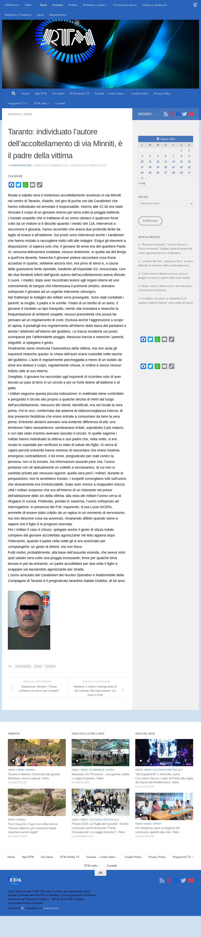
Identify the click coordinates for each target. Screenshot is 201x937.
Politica (73, 4)
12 (157, 161)
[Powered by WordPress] (22, 908)
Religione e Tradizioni (18, 14)
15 (181, 161)
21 (173, 167)
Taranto (38, 666)
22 (181, 167)
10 (142, 161)
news (28, 114)
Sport (40, 14)
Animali (30, 770)
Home (25, 93)
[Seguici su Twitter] (184, 114)
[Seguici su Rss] (165, 114)
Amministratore (21, 165)
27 (165, 172)
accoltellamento (23, 666)
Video (28, 4)
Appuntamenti (57, 14)
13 (165, 161)
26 (157, 172)
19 (157, 167)
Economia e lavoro (125, 4)
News (43, 4)
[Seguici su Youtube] (190, 114)
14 (173, 161)
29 (181, 172)
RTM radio (40, 103)
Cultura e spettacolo (154, 4)
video (11, 770)
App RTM (41, 93)
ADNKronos (12, 4)
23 (189, 167)
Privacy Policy (162, 93)
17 (142, 167)
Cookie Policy (140, 93)
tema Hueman (50, 908)
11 (150, 161)
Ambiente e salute (94, 4)
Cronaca (57, 4)
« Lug (141, 183)
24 (142, 172)
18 (150, 167)
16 (189, 161)
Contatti (60, 103)
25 (150, 172)
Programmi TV (17, 103)
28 (173, 172)
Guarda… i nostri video (109, 93)
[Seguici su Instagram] (172, 114)
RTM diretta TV (79, 93)
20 (165, 167)
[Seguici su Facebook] (178, 114)
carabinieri (50, 666)
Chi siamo (58, 93)
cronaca (15, 114)
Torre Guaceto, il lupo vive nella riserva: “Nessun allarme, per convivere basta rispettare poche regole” (33, 828)
